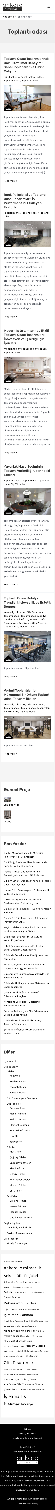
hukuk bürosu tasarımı (29, 1309)
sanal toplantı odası (32, 76)
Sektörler (12, 1196)
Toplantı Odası (30, 80)
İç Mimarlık (18, 484)
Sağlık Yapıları (12, 1223)
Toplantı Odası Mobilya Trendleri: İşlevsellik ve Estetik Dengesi (27, 602)
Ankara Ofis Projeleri (21, 1276)
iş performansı (12, 212)
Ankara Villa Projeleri (14, 1282)
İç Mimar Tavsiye (18, 1404)
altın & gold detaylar (13, 1261)
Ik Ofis (7, 821)
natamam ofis (36, 1351)
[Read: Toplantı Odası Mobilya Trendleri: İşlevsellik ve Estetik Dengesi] (27, 646)
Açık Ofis (21, 619)
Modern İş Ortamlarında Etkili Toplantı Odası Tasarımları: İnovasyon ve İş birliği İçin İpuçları (26, 337)
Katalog (35, 1504)
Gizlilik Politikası (24, 1504)
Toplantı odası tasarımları (35, 707)
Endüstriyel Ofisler (20, 1162)
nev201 (46, 1351)
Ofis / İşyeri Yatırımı (21, 1217)
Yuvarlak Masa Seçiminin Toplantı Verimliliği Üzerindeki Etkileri (27, 471)
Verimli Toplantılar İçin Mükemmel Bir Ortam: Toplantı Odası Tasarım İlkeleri (27, 694)
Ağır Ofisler (16, 1151)
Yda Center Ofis (12, 1384)
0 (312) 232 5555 (28, 1433)
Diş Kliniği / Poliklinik (19, 1227)
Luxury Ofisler (17, 1173)
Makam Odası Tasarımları (31, 1336)
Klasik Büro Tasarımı (13, 1321)
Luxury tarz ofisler (12, 1326)
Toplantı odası (12, 80)
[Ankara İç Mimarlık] (27, 1460)
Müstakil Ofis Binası (21, 1130)
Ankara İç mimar (32, 1282)
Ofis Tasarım (11, 626)
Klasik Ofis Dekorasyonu (36, 1321)
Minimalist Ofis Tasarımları (18, 1341)
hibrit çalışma (12, 76)
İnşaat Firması (18, 1211)
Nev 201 (14, 1135)
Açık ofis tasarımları (15, 1292)
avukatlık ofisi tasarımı (13, 1287)
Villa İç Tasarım (29, 1379)
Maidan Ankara (18, 1119)
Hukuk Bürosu (18, 1206)
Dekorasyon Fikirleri (20, 1303)
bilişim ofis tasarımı (35, 1292)
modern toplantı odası (16, 348)
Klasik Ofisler (17, 1168)
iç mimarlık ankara (18, 1315)
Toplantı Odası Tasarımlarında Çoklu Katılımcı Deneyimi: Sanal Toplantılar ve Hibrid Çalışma (27, 65)
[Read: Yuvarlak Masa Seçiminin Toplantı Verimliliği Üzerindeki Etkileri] (27, 501)
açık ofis (28, 1287)
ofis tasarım (32, 1356)
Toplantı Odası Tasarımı (28, 1375)
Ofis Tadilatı (20, 1356)
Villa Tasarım (11, 1238)
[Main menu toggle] (48, 6)
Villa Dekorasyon (12, 1379)
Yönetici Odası (18, 1092)
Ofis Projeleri (39, 623)
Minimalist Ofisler (20, 1179)
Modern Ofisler (18, 1185)
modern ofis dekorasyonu (14, 1346)
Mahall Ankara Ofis (15, 1330)
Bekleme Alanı (18, 1081)
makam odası (11, 1335)
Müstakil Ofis (22, 1351)
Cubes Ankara (17, 1108)
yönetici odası (12, 1389)
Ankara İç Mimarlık (16, 1499)
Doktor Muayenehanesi (20, 1233)
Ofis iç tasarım (9, 1356)
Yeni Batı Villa (11, 804)
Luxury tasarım (29, 1326)
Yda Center (16, 1141)
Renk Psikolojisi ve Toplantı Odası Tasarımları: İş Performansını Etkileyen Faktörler (25, 201)
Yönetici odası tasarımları (33, 1389)
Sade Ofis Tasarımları (13, 1369)
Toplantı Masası (13, 480)
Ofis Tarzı (12, 1147)
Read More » (11, 181)
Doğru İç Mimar (10, 1309)
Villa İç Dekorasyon (17, 1243)
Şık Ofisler (15, 1190)
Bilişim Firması (18, 1200)
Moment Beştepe (19, 1124)
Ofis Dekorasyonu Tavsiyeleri (23, 1098)
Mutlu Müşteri (9, 1351)
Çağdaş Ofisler (18, 1157)
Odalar (10, 1071)
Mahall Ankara (18, 1113)
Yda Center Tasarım (33, 1384)
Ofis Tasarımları (35, 612)
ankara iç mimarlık (14, 612)
